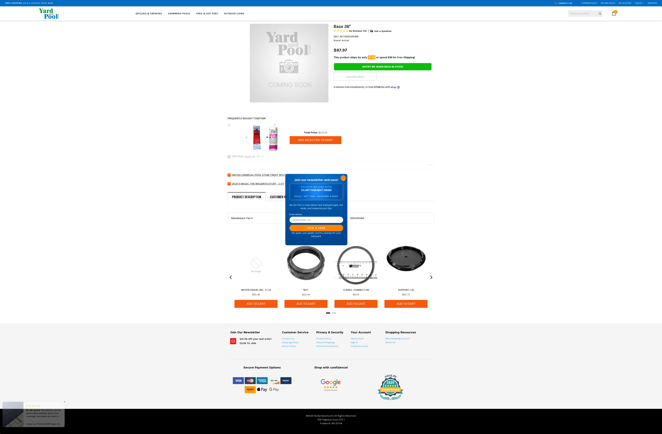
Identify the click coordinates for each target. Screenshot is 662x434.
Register (652, 3)
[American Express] (262, 380)
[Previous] (231, 277)
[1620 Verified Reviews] (331, 401)
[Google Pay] (274, 389)
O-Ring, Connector (356, 290)
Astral (345, 40)
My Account (625, 3)
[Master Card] (250, 380)
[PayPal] (286, 380)
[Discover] (274, 380)
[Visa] (238, 380)
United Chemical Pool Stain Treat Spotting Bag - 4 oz (269, 175)
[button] (341, 30)
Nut (306, 290)
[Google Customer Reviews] (331, 384)
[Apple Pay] (262, 389)
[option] (119, 3)
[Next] (431, 277)
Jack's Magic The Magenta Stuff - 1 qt (258, 183)
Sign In (638, 3)
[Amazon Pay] (250, 389)
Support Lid (406, 290)
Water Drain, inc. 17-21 (256, 290)
